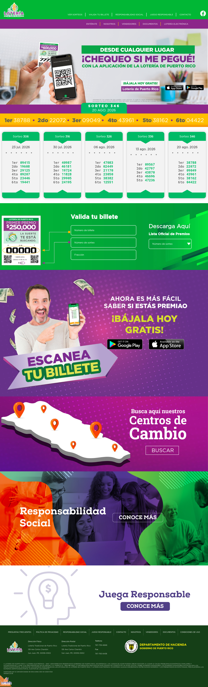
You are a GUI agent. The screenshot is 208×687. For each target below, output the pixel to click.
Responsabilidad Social (129, 14)
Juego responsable (161, 14)
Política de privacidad (47, 632)
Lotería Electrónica (176, 24)
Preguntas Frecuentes (19, 632)
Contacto (185, 14)
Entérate (91, 24)
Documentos (150, 24)
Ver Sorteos (75, 14)
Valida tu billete (99, 14)
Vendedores (129, 24)
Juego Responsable (101, 632)
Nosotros (109, 24)
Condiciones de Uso (190, 632)
